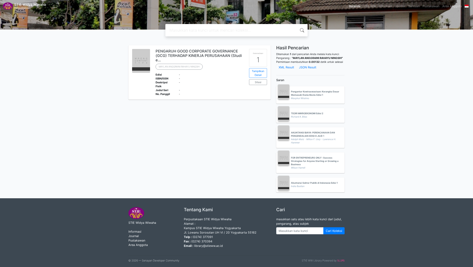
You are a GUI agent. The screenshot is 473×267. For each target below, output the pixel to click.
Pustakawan (431, 6)
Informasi (385, 6)
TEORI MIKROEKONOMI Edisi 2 (307, 113)
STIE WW (369, 6)
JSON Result (307, 67)
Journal (400, 6)
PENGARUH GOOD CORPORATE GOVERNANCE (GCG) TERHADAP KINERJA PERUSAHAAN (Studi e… (199, 55)
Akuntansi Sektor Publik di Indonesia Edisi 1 (314, 182)
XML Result (286, 67)
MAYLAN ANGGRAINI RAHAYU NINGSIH (179, 66)
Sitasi (258, 82)
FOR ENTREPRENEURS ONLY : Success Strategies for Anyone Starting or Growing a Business (314, 161)
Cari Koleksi (334, 231)
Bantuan (414, 6)
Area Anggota (452, 6)
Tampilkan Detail (258, 72)
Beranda (354, 6)
